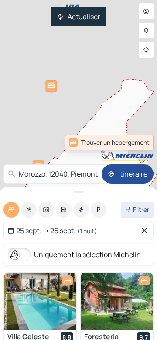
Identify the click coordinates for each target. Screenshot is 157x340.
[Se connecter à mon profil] (146, 11)
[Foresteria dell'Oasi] (117, 301)
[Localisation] (146, 50)
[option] (11, 210)
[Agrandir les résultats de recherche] (78, 192)
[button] (51, 86)
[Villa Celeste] (40, 301)
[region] (40, 301)
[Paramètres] (146, 30)
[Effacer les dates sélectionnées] (146, 230)
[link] (109, 142)
